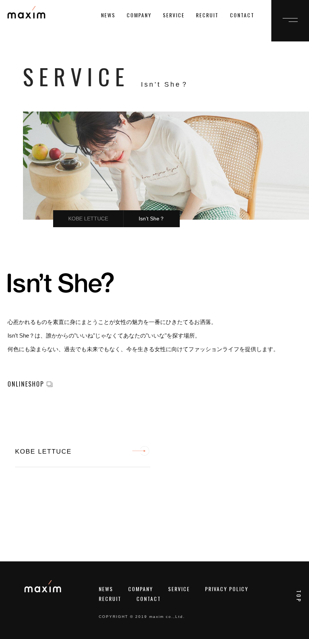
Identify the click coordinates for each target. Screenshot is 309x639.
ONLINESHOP (26, 383)
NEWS (108, 15)
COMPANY (139, 15)
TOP (299, 596)
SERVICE (174, 15)
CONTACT (242, 15)
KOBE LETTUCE (88, 219)
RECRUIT (207, 15)
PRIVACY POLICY (226, 589)
